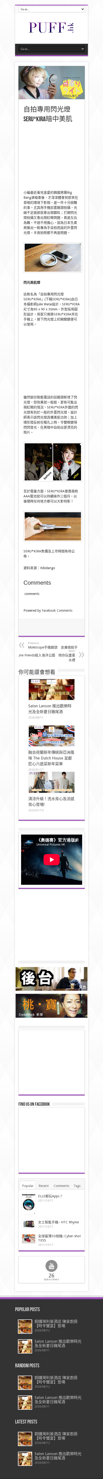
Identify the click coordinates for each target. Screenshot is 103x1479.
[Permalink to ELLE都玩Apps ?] (28, 1204)
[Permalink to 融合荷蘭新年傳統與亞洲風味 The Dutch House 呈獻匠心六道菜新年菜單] (51, 736)
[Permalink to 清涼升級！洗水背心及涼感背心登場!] (51, 782)
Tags (77, 1186)
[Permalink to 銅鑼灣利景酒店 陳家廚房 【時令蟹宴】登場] (25, 1326)
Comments (61, 1186)
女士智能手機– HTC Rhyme (58, 1222)
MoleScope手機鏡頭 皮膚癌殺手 (53, 645)
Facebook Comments (57, 610)
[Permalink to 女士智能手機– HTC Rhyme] (28, 1224)
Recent (44, 1186)
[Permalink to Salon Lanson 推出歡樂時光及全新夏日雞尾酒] (51, 689)
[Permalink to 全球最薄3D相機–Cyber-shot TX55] (28, 1238)
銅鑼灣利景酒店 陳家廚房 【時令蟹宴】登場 (56, 1323)
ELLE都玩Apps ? (50, 1196)
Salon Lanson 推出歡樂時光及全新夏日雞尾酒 (57, 1343)
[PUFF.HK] (51, 32)
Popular (28, 1186)
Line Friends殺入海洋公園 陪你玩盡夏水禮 (46, 655)
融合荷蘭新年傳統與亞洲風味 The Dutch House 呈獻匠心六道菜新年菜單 (51, 758)
